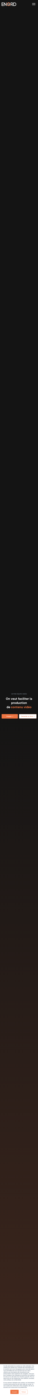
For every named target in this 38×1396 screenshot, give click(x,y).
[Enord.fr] (9, 4)
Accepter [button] (14, 1392)
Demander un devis (27, 716)
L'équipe (9, 716)
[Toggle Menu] (33, 4)
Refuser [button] (24, 1392)
